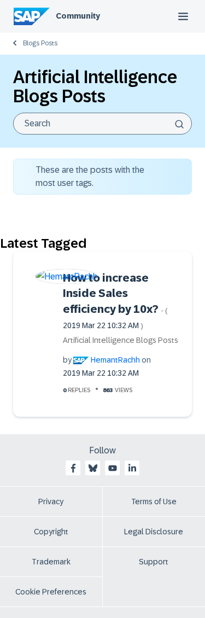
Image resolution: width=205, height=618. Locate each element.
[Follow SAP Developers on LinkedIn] (132, 468)
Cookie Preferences (50, 591)
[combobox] (102, 124)
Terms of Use (154, 501)
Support (153, 561)
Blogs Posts (40, 43)
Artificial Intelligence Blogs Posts (120, 340)
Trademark (51, 561)
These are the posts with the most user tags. (90, 176)
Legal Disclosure (153, 531)
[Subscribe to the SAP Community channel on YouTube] (112, 468)
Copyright (51, 531)
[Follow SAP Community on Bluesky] (93, 468)
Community (78, 15)
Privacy (50, 501)
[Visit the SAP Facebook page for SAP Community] (73, 468)
